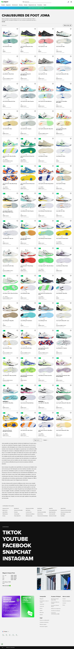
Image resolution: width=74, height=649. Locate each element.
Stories (41, 608)
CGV (2, 647)
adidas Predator (63, 508)
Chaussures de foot (6, 508)
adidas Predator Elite (52, 512)
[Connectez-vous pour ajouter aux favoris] (17, 29)
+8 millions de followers (55, 610)
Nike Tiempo (39, 510)
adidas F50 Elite (5, 512)
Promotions (16, 512)
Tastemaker (42, 604)
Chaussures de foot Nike (30, 508)
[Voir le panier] (71, 1)
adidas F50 (50, 508)
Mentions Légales (43, 624)
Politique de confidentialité (10, 647)
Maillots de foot (5, 510)
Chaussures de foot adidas (18, 510)
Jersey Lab (42, 606)
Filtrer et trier (66, 25)
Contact (64, 598)
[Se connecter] (68, 1)
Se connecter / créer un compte (44, 602)
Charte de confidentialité (44, 620)
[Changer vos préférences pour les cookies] (2, 644)
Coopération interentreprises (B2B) (55, 613)
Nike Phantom (28, 510)
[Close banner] (72, 8)
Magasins (41, 598)
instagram (18, 558)
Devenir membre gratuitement (11, 614)
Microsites (42, 612)
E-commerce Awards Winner (55, 606)
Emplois (41, 614)
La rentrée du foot (28, 512)
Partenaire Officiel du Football (55, 603)
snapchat (17, 552)
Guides (41, 610)
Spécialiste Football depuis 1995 (55, 599)
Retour (64, 605)
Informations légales (43, 626)
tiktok (12, 532)
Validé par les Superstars (56, 608)
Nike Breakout (39, 508)
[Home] (4, 2)
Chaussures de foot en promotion (66, 510)
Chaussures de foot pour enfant (66, 512)
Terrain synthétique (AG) (53, 510)
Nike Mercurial (16, 508)
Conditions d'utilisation (44, 622)
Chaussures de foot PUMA (41, 512)
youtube (15, 539)
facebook (17, 545)
